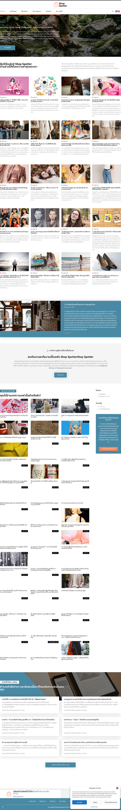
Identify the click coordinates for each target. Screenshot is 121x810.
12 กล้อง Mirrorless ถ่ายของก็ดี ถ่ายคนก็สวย (44, 637)
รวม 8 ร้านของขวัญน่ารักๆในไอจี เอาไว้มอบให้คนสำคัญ (14, 416)
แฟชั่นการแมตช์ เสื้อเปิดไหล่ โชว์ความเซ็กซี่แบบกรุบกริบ (13, 637)
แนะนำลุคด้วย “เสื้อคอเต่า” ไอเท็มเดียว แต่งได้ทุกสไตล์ (13, 615)
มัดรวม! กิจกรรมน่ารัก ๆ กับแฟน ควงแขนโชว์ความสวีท (44, 416)
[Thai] (119, 11)
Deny (95, 802)
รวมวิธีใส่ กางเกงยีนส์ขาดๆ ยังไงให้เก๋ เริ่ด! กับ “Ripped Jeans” (24, 699)
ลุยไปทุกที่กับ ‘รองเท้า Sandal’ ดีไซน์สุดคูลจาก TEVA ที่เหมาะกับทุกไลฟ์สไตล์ (26, 27)
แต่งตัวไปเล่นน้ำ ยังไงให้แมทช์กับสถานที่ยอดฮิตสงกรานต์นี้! (75, 145)
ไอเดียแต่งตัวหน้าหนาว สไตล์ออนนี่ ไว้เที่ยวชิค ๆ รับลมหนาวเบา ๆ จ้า (14, 569)
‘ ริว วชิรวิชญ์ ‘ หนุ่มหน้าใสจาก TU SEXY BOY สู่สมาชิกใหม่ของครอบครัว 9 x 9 (14, 276)
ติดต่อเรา (48, 11)
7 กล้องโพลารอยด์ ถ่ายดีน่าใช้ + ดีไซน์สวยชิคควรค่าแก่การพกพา (106, 232)
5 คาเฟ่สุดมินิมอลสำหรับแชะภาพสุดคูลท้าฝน (79, 304)
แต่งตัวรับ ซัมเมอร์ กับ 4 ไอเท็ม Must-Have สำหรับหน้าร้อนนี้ (106, 101)
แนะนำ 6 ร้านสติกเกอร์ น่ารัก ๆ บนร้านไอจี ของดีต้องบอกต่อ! (44, 101)
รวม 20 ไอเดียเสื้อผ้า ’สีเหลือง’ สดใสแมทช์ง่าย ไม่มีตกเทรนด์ (13, 460)
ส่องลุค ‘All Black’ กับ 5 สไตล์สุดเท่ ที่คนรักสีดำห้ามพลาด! (74, 615)
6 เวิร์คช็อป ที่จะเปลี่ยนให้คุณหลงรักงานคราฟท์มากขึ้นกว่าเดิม (73, 460)
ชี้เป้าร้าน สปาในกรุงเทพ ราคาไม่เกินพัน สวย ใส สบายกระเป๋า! (44, 526)
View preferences (111, 802)
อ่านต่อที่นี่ (67, 333)
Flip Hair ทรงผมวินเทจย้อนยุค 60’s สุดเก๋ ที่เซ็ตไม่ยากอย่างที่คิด (75, 526)
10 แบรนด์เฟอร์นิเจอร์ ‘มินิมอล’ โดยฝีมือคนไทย (44, 659)
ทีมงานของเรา (37, 11)
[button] (117, 788)
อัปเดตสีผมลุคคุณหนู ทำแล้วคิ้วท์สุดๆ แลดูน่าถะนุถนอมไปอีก (44, 504)
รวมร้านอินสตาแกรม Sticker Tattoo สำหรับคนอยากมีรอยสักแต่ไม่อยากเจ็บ (75, 569)
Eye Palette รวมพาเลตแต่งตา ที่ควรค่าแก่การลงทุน (13, 659)
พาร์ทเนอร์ (13, 11)
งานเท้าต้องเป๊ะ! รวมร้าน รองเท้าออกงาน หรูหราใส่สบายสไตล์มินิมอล (105, 276)
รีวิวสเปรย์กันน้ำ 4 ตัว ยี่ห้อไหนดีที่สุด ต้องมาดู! (44, 482)
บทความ (3, 22)
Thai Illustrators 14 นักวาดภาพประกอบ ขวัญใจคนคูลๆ (44, 460)
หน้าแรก (2, 11)
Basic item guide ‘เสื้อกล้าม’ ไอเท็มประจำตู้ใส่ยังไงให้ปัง (45, 276)
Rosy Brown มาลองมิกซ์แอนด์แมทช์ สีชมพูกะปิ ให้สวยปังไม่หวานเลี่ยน (13, 189)
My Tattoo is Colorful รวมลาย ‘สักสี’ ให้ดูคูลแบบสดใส (74, 438)
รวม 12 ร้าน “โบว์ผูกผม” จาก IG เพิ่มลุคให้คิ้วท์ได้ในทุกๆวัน (44, 548)
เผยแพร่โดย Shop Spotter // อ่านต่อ (13, 710)
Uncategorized (105, 409)
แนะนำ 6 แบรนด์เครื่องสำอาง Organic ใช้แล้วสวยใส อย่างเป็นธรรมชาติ (14, 548)
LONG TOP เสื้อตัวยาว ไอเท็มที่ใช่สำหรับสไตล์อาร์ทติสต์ (43, 145)
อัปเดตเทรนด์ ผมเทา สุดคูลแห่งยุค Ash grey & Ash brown (75, 101)
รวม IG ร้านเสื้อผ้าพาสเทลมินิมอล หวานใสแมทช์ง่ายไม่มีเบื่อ (74, 548)
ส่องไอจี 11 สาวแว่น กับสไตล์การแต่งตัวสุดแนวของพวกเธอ (14, 232)
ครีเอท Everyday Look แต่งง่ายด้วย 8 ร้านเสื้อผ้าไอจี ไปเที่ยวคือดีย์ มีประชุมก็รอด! (106, 145)
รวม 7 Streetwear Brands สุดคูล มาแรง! (13, 437)
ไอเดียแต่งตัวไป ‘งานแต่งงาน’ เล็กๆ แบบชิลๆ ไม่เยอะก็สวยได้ (14, 145)
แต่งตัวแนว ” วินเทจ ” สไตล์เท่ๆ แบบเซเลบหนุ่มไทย (81, 719)
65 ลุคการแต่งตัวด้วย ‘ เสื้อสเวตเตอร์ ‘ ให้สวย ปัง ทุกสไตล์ (44, 189)
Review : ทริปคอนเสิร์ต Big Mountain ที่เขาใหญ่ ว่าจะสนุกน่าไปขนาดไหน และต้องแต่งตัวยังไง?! (44, 592)
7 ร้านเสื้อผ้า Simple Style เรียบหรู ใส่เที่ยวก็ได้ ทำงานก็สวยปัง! (75, 276)
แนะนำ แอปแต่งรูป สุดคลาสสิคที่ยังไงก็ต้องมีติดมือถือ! (45, 232)
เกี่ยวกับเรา (24, 11)
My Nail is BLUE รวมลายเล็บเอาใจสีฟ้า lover (43, 615)
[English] (116, 11)
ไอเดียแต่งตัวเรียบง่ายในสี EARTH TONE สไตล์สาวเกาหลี (43, 438)
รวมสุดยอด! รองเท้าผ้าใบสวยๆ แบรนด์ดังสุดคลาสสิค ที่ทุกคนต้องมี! (87, 699)
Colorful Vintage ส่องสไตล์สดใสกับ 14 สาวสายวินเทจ (74, 189)
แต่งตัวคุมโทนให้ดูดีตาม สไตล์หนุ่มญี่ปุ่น (73, 590)
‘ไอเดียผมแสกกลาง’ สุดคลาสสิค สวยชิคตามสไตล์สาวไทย (75, 232)
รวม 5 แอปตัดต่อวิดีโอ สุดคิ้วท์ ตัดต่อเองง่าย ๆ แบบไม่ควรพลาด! (13, 591)
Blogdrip (102, 394)
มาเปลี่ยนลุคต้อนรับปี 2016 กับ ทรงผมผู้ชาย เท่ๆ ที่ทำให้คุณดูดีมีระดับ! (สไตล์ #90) (13, 482)
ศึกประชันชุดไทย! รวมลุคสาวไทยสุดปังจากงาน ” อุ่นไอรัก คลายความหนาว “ (74, 637)
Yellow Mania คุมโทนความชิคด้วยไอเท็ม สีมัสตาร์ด (13, 504)
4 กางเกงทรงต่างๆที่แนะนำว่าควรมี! (72, 503)
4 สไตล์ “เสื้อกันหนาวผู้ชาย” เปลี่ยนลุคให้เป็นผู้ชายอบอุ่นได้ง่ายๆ (75, 659)
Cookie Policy (94, 806)
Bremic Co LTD (105, 396)
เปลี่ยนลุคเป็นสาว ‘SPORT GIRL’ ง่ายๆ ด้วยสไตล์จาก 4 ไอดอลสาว (14, 101)
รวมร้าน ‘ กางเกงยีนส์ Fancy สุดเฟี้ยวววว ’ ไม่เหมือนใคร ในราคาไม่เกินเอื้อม (44, 569)
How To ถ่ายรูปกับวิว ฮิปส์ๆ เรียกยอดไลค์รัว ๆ (74, 416)
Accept (79, 802)
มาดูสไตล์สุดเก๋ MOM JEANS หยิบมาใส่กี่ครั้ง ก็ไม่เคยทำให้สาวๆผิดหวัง (106, 189)
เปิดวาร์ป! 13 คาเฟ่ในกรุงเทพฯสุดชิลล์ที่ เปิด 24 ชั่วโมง (13, 526)
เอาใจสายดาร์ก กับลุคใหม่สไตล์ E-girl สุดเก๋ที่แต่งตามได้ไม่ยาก (75, 482)
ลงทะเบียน (59, 11)
